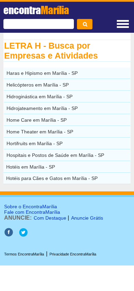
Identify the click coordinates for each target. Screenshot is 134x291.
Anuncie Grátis (87, 218)
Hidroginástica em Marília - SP (39, 96)
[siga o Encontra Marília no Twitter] (23, 235)
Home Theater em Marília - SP (40, 131)
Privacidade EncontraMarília (72, 254)
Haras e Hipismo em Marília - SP (42, 73)
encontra (36, 10)
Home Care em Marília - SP (37, 120)
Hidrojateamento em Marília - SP (42, 108)
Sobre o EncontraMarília (30, 206)
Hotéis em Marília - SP (30, 167)
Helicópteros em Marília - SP (38, 85)
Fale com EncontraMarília (32, 212)
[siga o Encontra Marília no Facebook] (8, 235)
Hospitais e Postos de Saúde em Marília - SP (55, 155)
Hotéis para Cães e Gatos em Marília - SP (52, 178)
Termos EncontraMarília (24, 254)
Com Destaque (50, 218)
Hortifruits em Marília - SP (35, 143)
